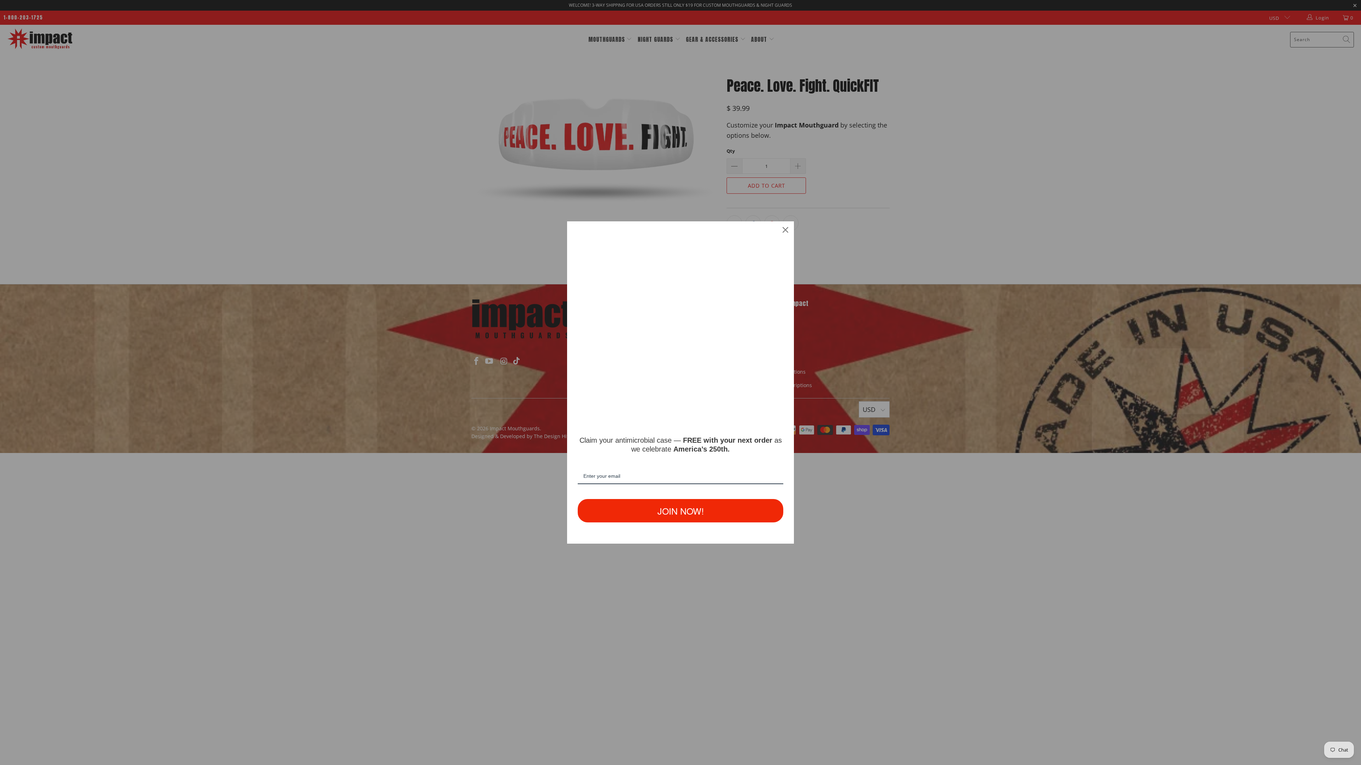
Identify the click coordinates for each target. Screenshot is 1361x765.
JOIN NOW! (680, 510)
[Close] (785, 229)
